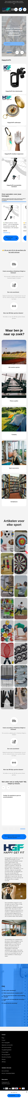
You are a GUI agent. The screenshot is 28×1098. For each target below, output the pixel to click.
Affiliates (4, 1062)
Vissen (7, 614)
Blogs (3, 1038)
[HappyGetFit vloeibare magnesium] (14, 141)
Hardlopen (21, 614)
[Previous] (3, 787)
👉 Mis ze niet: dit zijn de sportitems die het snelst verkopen (14, 251)
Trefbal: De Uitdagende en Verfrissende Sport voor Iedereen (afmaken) (13, 797)
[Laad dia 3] (9, 54)
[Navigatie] (24, 9)
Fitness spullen (14, 401)
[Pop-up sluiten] (27, 1092)
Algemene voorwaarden (7, 1045)
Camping (14, 434)
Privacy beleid (5, 1052)
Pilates (21, 637)
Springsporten (7, 682)
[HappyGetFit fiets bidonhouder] (14, 79)
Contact (3, 1040)
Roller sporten (21, 659)
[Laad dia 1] (9, 50)
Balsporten (7, 547)
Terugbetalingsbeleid (6, 1050)
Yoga (20, 704)
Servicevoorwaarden (6, 1047)
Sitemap (3, 1059)
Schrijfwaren (14, 501)
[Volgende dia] (22, 52)
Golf (21, 592)
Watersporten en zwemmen (20, 681)
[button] (12, 9)
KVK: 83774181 (5, 1071)
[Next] (8, 787)
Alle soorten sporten (14, 367)
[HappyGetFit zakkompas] (14, 110)
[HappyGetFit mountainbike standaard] (14, 174)
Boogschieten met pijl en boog (20, 546)
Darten (21, 570)
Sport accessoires (14, 468)
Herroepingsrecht (6, 1054)
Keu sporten (7, 637)
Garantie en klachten (6, 1057)
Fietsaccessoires (7, 592)
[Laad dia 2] (9, 52)
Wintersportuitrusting (7, 704)
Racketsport (7, 659)
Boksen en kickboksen (7, 569)
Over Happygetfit (6, 1042)
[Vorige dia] (17, 52)
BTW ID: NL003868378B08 (8, 1073)
